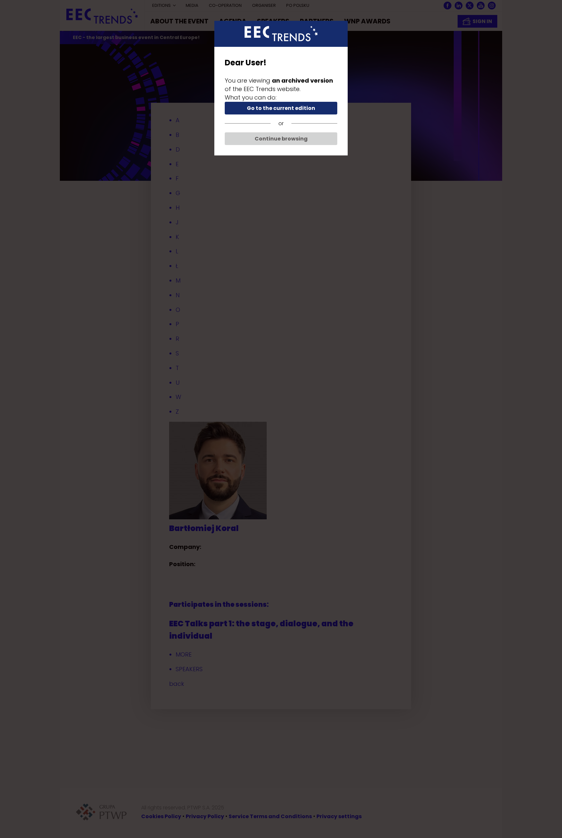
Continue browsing (281, 138)
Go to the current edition (281, 108)
